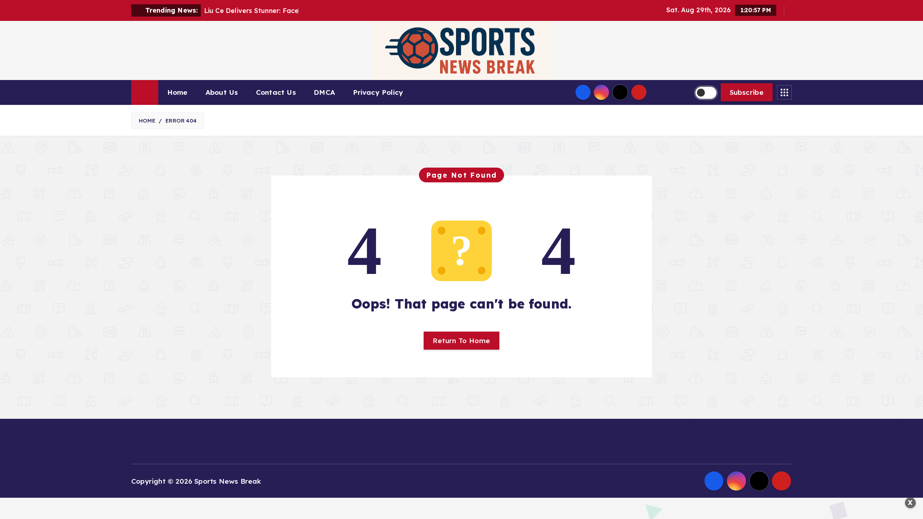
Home (177, 92)
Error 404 (180, 120)
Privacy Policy (378, 92)
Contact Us (276, 92)
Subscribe (747, 92)
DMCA (324, 92)
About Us (222, 92)
